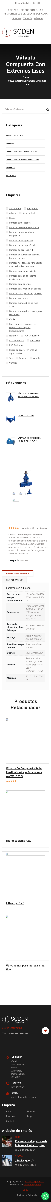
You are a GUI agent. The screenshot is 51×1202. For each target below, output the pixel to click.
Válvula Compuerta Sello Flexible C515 (28, 395)
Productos (11, 1116)
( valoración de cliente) (34, 528)
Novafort (13, 335)
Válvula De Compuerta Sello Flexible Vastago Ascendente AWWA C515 (24, 772)
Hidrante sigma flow (18, 841)
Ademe (12, 213)
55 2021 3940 (17, 1087)
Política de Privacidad (27, 1195)
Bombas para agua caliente (22, 271)
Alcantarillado (15, 135)
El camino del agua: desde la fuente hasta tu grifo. (31, 1143)
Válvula (36, 358)
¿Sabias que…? (24, 1161)
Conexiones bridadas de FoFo (22, 151)
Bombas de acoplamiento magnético (22, 234)
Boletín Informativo (12, 1027)
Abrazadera (15, 208)
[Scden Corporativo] (18, 32)
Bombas (16, 18)
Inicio (27, 77)
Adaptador (32, 208)
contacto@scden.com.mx (23, 1097)
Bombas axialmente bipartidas (24, 227)
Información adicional (17, 573)
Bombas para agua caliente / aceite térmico (23, 277)
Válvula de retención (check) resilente (29, 439)
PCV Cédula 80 (32, 335)
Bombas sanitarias (18, 298)
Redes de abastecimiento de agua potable (23, 351)
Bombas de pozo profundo (22, 245)
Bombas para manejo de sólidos (25, 288)
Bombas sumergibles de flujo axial (23, 304)
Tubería (27, 18)
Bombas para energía (20, 283)
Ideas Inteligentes (32, 1184)
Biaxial (12, 218)
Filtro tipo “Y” (26, 415)
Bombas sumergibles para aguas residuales (25, 313)
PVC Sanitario (16, 345)
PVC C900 (35, 340)
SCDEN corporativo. (34, 1181)
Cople (12, 319)
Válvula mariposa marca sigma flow (25, 967)
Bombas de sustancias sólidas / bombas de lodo (24, 256)
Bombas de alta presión (21, 240)
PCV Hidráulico (16, 340)
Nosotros (31, 1111)
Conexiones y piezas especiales (22, 159)
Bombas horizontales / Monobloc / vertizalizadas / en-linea (25, 264)
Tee (11, 358)
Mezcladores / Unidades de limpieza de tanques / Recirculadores (22, 327)
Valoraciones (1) (14, 579)
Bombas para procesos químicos (25, 293)
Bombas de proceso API (21, 249)
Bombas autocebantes (20, 222)
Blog (29, 1116)
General (19, 1156)
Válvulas (38, 18)
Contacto (10, 1121)
